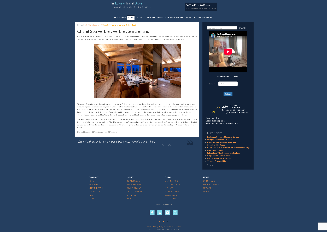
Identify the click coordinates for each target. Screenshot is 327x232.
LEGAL (91, 199)
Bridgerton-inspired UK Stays (219, 139)
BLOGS (206, 191)
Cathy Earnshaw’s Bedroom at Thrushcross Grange (228, 148)
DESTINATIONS (171, 181)
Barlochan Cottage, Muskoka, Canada (223, 137)
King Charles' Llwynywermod (219, 156)
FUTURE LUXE (171, 199)
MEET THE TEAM (96, 188)
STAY (130, 18)
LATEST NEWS (209, 181)
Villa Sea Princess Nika (216, 161)
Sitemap (178, 227)
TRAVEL (139, 18)
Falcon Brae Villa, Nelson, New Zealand (223, 153)
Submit (228, 94)
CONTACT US (94, 191)
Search (243, 28)
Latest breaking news (215, 120)
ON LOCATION (171, 195)
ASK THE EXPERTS (174, 18)
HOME (91, 181)
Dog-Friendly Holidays (216, 150)
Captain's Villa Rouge (216, 145)
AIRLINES (169, 188)
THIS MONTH (132, 195)
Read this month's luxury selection (222, 123)
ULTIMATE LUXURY (203, 18)
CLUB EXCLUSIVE (154, 18)
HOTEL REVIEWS (134, 184)
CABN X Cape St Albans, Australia (221, 142)
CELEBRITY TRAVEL (173, 191)
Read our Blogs (213, 118)
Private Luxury (95, 25)
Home (79, 25)
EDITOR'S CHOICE (211, 184)
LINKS (91, 195)
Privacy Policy (158, 227)
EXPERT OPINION (134, 191)
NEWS (189, 18)
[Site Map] (159, 221)
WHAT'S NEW (120, 18)
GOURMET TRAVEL (173, 184)
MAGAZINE (208, 188)
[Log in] (164, 221)
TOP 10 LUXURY (133, 181)
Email (211, 84)
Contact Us (168, 227)
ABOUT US (93, 184)
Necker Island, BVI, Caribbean (219, 158)
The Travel (125, 3)
